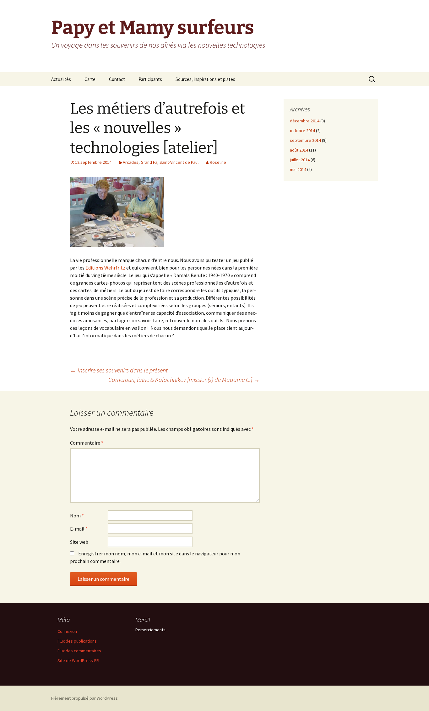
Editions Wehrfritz (105, 268)
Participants (150, 79)
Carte (89, 79)
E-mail (79, 529)
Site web (79, 542)
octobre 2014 (302, 130)
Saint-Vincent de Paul (179, 162)
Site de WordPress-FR (78, 660)
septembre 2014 (305, 140)
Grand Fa (149, 162)
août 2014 (299, 150)
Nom (77, 515)
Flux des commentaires (79, 651)
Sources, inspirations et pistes (205, 79)
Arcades (130, 162)
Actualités (61, 79)
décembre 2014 (304, 121)
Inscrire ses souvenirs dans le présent (119, 370)
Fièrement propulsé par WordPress (84, 698)
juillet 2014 (300, 160)
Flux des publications (77, 641)
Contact (117, 79)
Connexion (67, 631)
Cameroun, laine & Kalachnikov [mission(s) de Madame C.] (184, 379)
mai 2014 (298, 169)
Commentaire (86, 443)
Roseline (218, 162)
